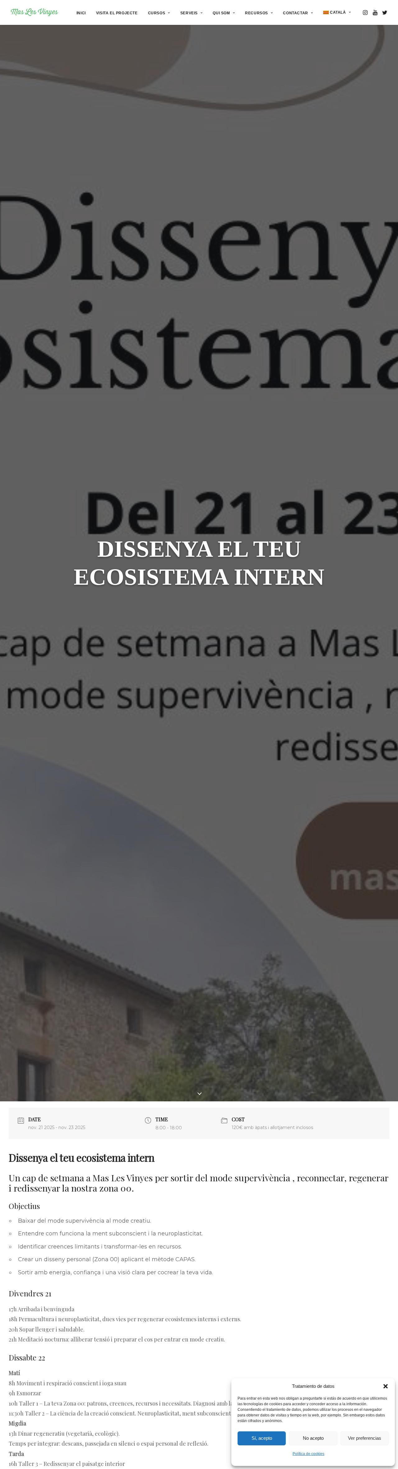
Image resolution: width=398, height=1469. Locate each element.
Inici (81, 13)
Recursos (256, 13)
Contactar (295, 13)
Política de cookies (308, 1454)
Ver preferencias (364, 1438)
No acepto (313, 1438)
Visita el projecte (117, 13)
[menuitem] (81, 13)
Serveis (189, 13)
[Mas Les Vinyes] (34, 12)
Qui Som (221, 13)
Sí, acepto (262, 1438)
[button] (385, 1386)
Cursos (156, 13)
